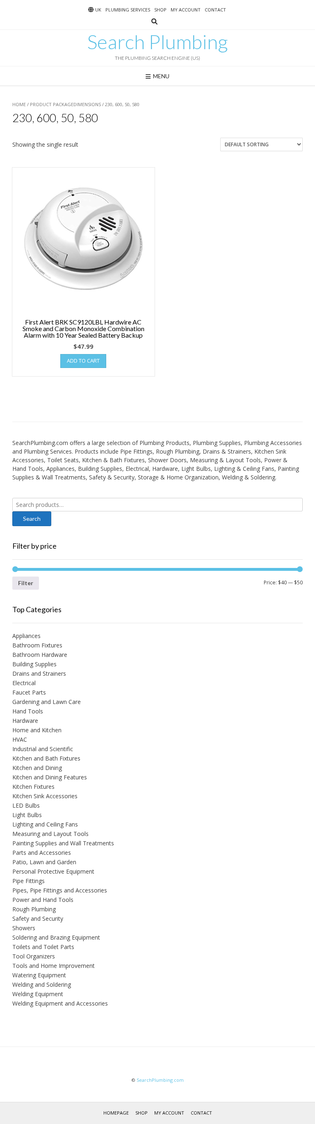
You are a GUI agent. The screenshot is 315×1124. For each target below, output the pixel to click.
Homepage (116, 1113)
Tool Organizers (33, 956)
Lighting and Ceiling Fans (45, 824)
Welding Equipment (37, 994)
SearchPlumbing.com (160, 1080)
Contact (215, 10)
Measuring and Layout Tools (50, 834)
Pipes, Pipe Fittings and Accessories (59, 890)
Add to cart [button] (83, 360)
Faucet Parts (29, 692)
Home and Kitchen (37, 730)
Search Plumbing (157, 42)
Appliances (26, 636)
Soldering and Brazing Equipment (56, 937)
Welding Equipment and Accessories (60, 1003)
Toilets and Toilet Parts (43, 947)
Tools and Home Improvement (53, 966)
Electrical (24, 683)
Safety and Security (37, 918)
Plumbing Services (127, 10)
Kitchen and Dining (37, 768)
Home (19, 104)
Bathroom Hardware (39, 655)
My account (186, 10)
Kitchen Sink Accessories (45, 796)
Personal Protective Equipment (53, 871)
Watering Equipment (39, 975)
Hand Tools (27, 711)
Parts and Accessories (41, 852)
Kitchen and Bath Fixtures (46, 758)
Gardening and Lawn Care (46, 702)
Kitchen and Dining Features (49, 777)
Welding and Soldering (41, 984)
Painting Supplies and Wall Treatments (63, 843)
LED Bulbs (26, 805)
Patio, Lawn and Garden (44, 862)
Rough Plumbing (34, 909)
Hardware (25, 720)
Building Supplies (34, 664)
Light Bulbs (27, 815)
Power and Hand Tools (42, 900)
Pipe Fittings (28, 881)
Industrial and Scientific (42, 749)
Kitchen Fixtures (33, 786)
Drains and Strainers (39, 673)
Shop (160, 10)
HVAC (19, 739)
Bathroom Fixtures (37, 645)
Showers (23, 928)
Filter (25, 582)
